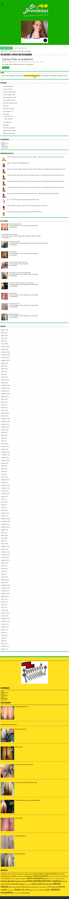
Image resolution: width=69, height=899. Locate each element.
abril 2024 (4, 407)
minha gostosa (53, 887)
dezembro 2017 (5, 618)
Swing (4, 125)
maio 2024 (4, 405)
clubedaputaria (28, 876)
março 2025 (4, 377)
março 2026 (4, 343)
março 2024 (4, 410)
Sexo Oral (7, 119)
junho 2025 (4, 368)
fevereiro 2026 (5, 346)
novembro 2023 (5, 421)
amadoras (4, 874)
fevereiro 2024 (5, 413)
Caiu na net (4, 148)
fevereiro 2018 (5, 613)
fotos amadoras (36, 880)
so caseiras (53, 889)
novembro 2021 (5, 488)
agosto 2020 (4, 529)
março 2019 (4, 577)
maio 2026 (4, 338)
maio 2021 (4, 504)
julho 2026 (4, 332)
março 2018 (4, 610)
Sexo (4, 114)
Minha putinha (11, 890)
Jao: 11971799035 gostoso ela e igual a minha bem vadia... (23, 199)
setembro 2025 (5, 360)
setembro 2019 (5, 560)
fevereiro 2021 (5, 513)
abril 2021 (4, 507)
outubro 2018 (5, 591)
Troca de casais (7, 128)
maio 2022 (4, 471)
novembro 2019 (5, 554)
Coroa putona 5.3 (6, 878)
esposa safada (21, 881)
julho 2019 (4, 566)
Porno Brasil (4, 146)
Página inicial (3, 51)
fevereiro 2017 (5, 646)
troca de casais (16, 893)
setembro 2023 (5, 427)
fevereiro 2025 (5, 380)
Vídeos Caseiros (7, 133)
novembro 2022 (5, 455)
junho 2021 (4, 502)
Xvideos (3, 145)
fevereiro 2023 (5, 446)
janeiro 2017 (4, 649)
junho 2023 (4, 435)
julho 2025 (4, 366)
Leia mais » (5, 67)
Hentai (5, 105)
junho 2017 (4, 635)
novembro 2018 (5, 588)
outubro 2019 (5, 557)
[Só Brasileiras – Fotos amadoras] (34, 10)
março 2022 (4, 477)
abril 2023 (4, 441)
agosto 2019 (4, 563)
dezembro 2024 (5, 385)
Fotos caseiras (23, 62)
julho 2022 (4, 466)
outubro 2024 (5, 391)
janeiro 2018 (4, 616)
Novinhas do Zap (7, 108)
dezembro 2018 (5, 585)
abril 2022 (4, 474)
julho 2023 (4, 432)
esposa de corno (52, 878)
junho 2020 (4, 535)
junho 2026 (4, 335)
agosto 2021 (4, 496)
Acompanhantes (7, 86)
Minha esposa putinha (41, 887)
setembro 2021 (5, 493)
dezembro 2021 (5, 485)
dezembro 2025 (5, 352)
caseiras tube (20, 876)
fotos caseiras (53, 880)
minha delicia (48, 884)
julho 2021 (4, 499)
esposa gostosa (8, 881)
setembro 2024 (5, 393)
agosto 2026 (4, 330)
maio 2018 (4, 604)
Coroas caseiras (7, 94)
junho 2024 (4, 402)
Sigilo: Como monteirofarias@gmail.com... (18, 163)
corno (50, 876)
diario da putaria (35, 878)
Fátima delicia (37, 884)
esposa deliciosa (60, 878)
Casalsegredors (5, 876)
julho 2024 (4, 399)
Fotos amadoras (15, 62)
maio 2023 (4, 438)
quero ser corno (34, 890)
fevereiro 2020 (5, 546)
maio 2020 (4, 538)
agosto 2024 (4, 396)
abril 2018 (4, 607)
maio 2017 (4, 638)
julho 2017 (4, 632)
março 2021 (4, 510)
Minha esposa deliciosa (14, 887)
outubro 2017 (5, 624)
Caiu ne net (6, 89)
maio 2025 (4, 371)
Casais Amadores (7, 92)
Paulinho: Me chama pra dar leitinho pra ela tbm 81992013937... (25, 211)
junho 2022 (4, 468)
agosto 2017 (4, 629)
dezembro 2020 (5, 518)
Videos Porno (5, 143)
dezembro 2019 (5, 552)
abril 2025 (4, 374)
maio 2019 (4, 571)
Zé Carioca (6, 62)
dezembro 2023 (5, 418)
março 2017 (4, 643)
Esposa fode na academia (17, 59)
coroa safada (15, 878)
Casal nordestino (51, 874)
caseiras (13, 876)
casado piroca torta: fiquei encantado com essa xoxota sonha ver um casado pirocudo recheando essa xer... (36, 169)
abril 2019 (4, 574)
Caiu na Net (11, 874)
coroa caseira (64, 876)
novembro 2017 (5, 621)
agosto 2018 (4, 596)
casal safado (61, 874)
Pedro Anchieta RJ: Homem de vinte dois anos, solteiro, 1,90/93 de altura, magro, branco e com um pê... (36, 157)
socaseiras (7, 892)
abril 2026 (4, 341)
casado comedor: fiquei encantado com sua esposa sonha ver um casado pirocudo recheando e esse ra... (35, 187)
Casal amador (39, 874)
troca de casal (24, 893)
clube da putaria (41, 876)
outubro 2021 (5, 491)
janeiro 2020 (4, 549)
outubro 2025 (5, 357)
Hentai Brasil (4, 698)
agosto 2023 (4, 430)
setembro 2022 (5, 460)
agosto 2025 (4, 363)
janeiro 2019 (4, 582)
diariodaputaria (23, 878)
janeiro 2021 (4, 516)
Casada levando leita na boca (20, 48)
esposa (45, 878)
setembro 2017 (5, 627)
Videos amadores (7, 130)
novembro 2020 (5, 521)
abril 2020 (4, 541)
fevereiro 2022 (5, 479)
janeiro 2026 (4, 349)
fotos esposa (27, 884)
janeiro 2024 (4, 416)
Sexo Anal (7, 116)
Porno (3, 142)
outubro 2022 (5, 457)
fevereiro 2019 (5, 579)
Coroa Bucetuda (56, 876)
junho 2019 (4, 568)
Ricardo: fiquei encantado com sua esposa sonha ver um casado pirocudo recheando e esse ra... (33, 193)
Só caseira (6, 122)
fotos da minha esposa (15, 884)
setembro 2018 (5, 593)
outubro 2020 (5, 524)
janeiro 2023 (4, 449)
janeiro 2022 (4, 482)
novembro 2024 (5, 388)
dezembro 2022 (5, 452)
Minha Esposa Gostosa (28, 887)
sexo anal (43, 890)
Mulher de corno (22, 890)
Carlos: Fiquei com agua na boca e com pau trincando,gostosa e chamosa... (27, 205)
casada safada (18, 874)
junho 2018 (4, 602)
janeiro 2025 (4, 382)
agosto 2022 (4, 463)
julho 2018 (4, 599)
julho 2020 (4, 532)
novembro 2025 (5, 355)
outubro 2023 (5, 424)
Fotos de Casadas (31, 62)
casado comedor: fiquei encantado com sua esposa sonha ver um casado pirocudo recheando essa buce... (36, 175)
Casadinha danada (28, 874)
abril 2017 (4, 641)
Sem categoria (7, 111)
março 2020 (4, 543)
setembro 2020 (5, 527)
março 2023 (4, 443)
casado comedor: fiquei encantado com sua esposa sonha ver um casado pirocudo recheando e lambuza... (36, 181)
